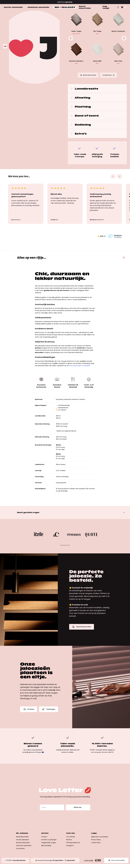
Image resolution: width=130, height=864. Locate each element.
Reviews (69, 840)
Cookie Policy (96, 843)
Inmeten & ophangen (49, 840)
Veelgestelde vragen (48, 843)
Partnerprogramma (73, 843)
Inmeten (30, 709)
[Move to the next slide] (123, 38)
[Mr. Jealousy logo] (65, 7)
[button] (118, 7)
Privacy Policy (96, 840)
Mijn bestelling (46, 845)
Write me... (78, 807)
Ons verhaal (70, 837)
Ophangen (50, 709)
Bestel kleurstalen (89, 75)
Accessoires (20, 848)
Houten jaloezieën (22, 840)
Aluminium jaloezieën (23, 845)
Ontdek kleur (107, 75)
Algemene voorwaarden (99, 837)
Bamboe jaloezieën (23, 843)
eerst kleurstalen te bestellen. (80, 366)
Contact (44, 837)
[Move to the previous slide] (70, 38)
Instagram (70, 845)
